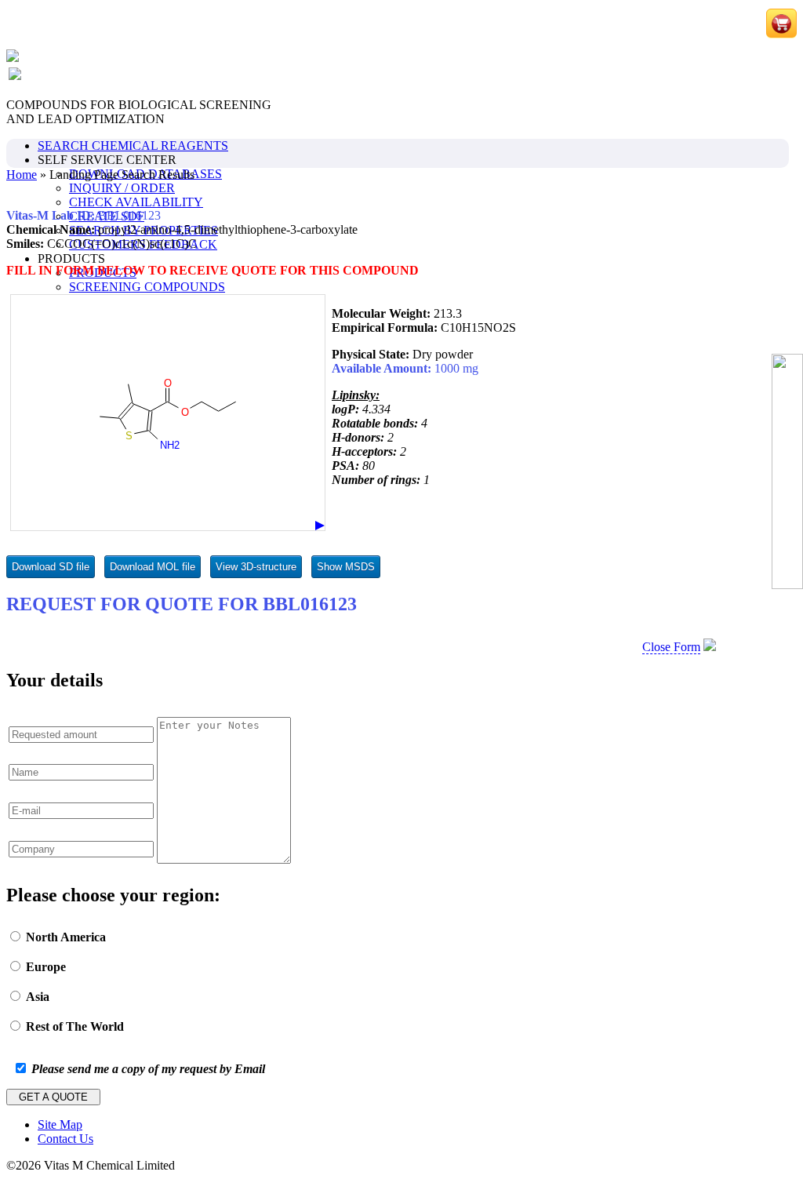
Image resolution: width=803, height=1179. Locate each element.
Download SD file (50, 567)
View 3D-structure (256, 567)
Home (21, 174)
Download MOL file (152, 567)
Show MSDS (346, 567)
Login (706, 25)
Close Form (671, 646)
